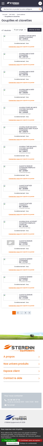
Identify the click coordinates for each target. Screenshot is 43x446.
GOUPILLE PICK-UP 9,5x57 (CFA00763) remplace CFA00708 (28, 223)
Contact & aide (13, 378)
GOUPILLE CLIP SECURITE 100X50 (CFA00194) (27, 36)
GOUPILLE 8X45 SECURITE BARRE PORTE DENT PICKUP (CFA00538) (28, 128)
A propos (9, 356)
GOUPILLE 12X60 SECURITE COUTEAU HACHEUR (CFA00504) (28, 109)
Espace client (12, 371)
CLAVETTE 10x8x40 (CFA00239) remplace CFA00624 (27, 167)
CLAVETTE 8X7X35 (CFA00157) (25, 204)
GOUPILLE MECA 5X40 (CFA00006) (26, 54)
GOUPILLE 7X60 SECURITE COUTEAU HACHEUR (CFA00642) (27, 148)
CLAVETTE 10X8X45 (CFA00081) (25, 295)
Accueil (4, 14)
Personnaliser (12, 443)
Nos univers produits (16, 363)
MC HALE (12, 14)
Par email (10, 405)
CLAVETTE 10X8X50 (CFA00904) (25, 277)
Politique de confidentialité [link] (28, 443)
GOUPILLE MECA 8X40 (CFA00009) (26, 72)
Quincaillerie (21, 14)
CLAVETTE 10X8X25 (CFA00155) (25, 242)
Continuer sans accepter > (30, 440)
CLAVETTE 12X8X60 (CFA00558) (25, 260)
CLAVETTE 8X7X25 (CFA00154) (25, 186)
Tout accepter (10, 440)
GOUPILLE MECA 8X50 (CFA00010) (26, 90)
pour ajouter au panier (21, 47)
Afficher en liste (34, 30)
